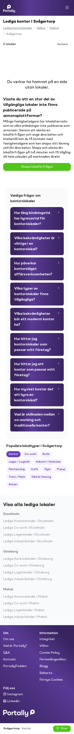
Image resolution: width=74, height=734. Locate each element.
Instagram (14, 694)
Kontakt (9, 659)
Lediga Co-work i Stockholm (24, 527)
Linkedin (13, 701)
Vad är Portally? (15, 646)
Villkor (44, 646)
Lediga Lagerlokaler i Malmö (24, 610)
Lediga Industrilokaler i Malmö (25, 617)
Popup (61, 469)
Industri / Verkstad (48, 461)
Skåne (41, 28)
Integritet (47, 639)
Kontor (13, 454)
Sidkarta (45, 673)
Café (34, 469)
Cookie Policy (49, 652)
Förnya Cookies (51, 679)
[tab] (37, 218)
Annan (13, 484)
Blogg (43, 666)
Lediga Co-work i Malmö (21, 603)
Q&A (6, 652)
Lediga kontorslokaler (17, 28)
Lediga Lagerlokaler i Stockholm (26, 534)
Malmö (54, 28)
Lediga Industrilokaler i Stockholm (28, 541)
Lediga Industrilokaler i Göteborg (27, 579)
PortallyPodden (15, 666)
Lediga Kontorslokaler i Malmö (25, 596)
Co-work (30, 454)
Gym (47, 469)
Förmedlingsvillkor (52, 659)
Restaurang (17, 469)
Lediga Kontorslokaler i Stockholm (28, 521)
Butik (45, 454)
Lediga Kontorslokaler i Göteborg (28, 559)
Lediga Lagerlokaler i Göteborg (26, 572)
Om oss (8, 639)
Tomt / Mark (17, 477)
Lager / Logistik (19, 461)
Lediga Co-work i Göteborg (23, 565)
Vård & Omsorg (41, 477)
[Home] (9, 8)
